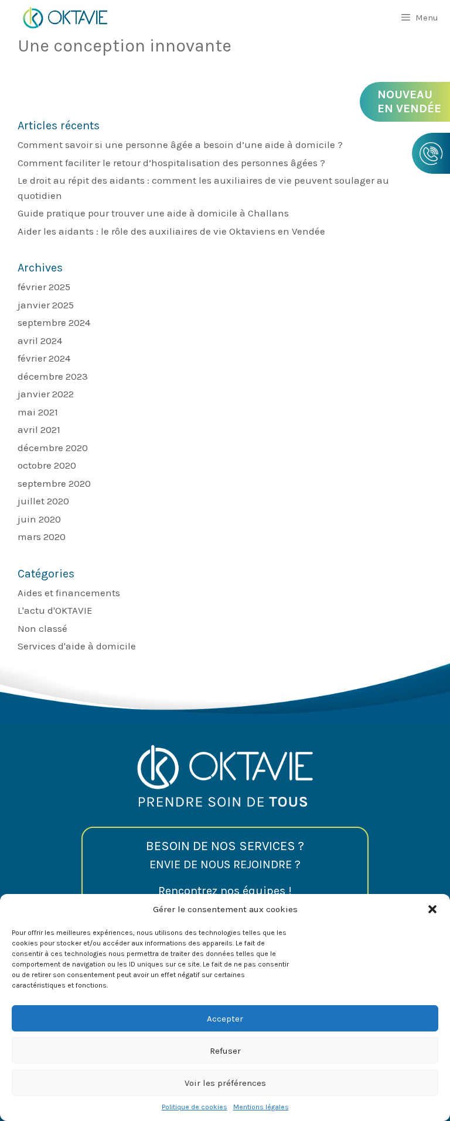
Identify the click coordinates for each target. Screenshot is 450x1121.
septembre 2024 (54, 322)
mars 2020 (42, 536)
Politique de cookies (194, 1107)
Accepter (225, 1018)
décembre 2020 (53, 447)
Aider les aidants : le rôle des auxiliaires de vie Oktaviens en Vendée (171, 231)
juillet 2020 (43, 501)
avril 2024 (40, 340)
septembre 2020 (54, 483)
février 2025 (44, 287)
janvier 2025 (46, 305)
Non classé (42, 628)
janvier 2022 (46, 394)
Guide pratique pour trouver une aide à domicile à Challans (153, 213)
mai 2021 (38, 412)
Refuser (225, 1051)
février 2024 (44, 358)
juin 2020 (39, 519)
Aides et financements (69, 593)
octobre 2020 (47, 465)
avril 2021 (39, 429)
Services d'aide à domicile (77, 646)
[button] (432, 909)
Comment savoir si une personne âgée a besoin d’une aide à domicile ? (180, 144)
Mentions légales (261, 1107)
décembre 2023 (53, 376)
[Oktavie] (64, 17)
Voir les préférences (225, 1083)
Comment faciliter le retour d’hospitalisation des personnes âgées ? (171, 163)
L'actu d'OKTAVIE (55, 610)
